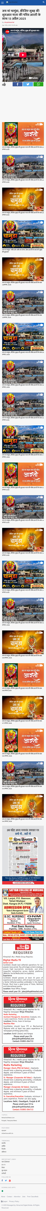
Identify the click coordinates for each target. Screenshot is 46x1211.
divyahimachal (9, 22)
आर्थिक (3, 1146)
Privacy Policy (14, 1201)
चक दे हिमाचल (6, 1161)
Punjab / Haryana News (9, 1120)
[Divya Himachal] (14, 2)
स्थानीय (4, 1143)
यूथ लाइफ (4, 1170)
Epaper (4, 1201)
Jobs (23, 1196)
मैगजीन (4, 1149)
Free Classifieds (32, 1196)
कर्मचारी (4, 1173)
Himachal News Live (8, 1117)
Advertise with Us (7, 1133)
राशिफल (4, 1152)
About (3, 1196)
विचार (3, 1167)
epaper (4, 1130)
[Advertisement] (24, 103)
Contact (9, 1196)
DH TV (3, 1164)
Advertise (17, 1196)
